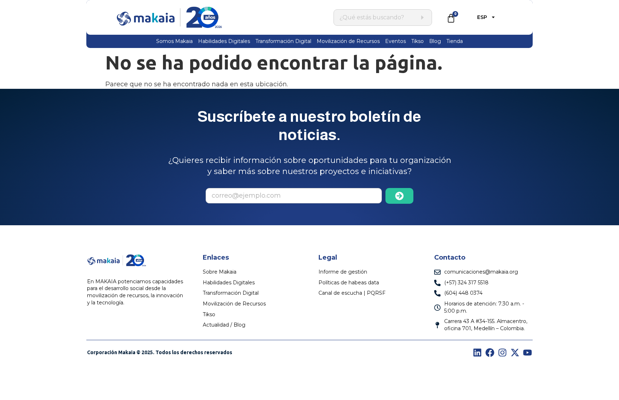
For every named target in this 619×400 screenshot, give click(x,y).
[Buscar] (422, 17)
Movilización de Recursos (348, 41)
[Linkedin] (477, 352)
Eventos (395, 41)
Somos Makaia (174, 41)
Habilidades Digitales (224, 41)
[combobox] (379, 17)
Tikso (417, 41)
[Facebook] (489, 352)
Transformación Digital (283, 41)
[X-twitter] (514, 352)
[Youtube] (527, 352)
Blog (435, 41)
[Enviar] (399, 196)
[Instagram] (502, 352)
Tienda (454, 41)
